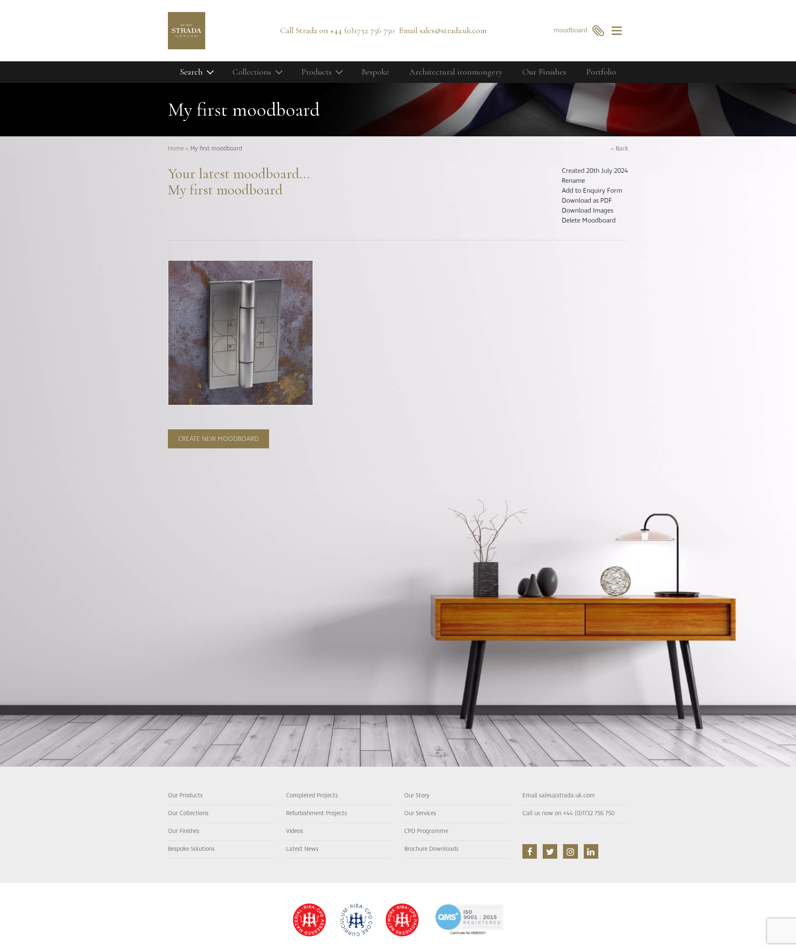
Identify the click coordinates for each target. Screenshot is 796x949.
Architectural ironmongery (455, 72)
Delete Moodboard (589, 220)
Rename (573, 180)
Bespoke (375, 72)
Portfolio (601, 72)
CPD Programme (426, 831)
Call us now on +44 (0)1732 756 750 (568, 813)
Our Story (417, 796)
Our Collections (188, 813)
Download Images (587, 210)
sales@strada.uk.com (453, 30)
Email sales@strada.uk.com (558, 796)
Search (191, 72)
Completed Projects (312, 796)
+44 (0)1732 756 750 (362, 30)
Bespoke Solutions (191, 849)
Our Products (185, 796)
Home (176, 149)
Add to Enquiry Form (592, 190)
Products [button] (316, 72)
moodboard (572, 30)
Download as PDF (587, 200)
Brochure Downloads (431, 849)
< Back (619, 149)
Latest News (302, 849)
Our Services (420, 813)
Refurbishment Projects (316, 813)
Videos (294, 831)
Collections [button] (252, 72)
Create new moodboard (218, 438)
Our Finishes (544, 72)
